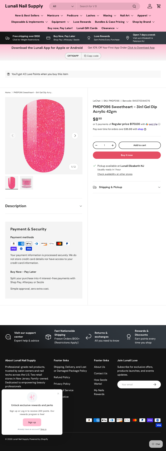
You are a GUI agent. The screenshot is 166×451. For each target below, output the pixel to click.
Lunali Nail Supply (21, 439)
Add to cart (139, 145)
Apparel (142, 15)
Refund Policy (62, 377)
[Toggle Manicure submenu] (62, 16)
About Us (99, 367)
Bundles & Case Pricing (110, 22)
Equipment (58, 22)
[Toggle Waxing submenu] (115, 16)
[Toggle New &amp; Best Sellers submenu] (42, 16)
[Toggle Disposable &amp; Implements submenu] (46, 22)
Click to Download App (141, 47)
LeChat (97, 100)
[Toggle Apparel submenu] (150, 16)
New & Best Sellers (27, 15)
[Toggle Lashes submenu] (98, 16)
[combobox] (94, 6)
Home (8, 92)
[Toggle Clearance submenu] (117, 28)
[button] (158, 6)
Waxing (107, 15)
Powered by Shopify (39, 439)
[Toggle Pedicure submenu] (81, 16)
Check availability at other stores (114, 174)
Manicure (53, 15)
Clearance (108, 28)
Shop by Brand (141, 22)
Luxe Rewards (82, 22)
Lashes (90, 15)
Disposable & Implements (27, 22)
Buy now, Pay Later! (60, 28)
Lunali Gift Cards (87, 28)
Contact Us (100, 373)
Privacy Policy (62, 383)
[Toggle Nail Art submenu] (132, 16)
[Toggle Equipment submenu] (68, 22)
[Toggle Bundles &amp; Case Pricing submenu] (127, 22)
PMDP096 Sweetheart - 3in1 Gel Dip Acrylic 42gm (33, 92)
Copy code (93, 55)
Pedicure (72, 15)
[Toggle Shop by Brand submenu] (153, 22)
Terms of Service (63, 390)
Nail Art (125, 15)
